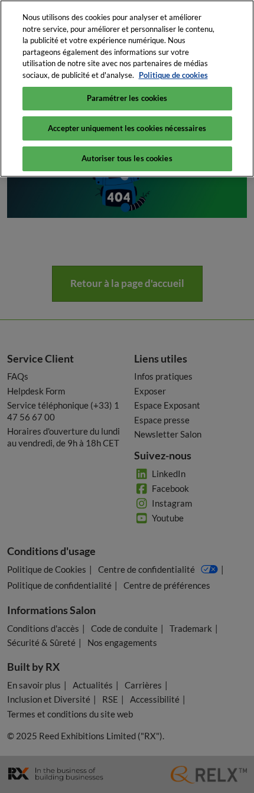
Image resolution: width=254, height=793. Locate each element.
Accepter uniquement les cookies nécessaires (127, 128)
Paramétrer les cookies (127, 98)
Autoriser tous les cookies (127, 158)
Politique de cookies (173, 75)
